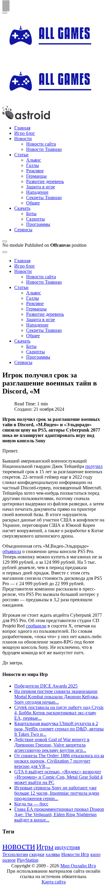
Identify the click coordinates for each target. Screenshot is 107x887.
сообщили (36, 625)
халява (52, 854)
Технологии (15, 854)
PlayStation (27, 860)
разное (9, 860)
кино (95, 854)
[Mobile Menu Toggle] (4, 13)
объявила (11, 551)
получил (94, 466)
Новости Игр (75, 854)
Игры (45, 847)
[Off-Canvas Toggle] (4, 241)
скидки (36, 854)
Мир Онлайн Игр (78, 865)
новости (18, 846)
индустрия (67, 847)
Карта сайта (54, 881)
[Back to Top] (6, 5)
